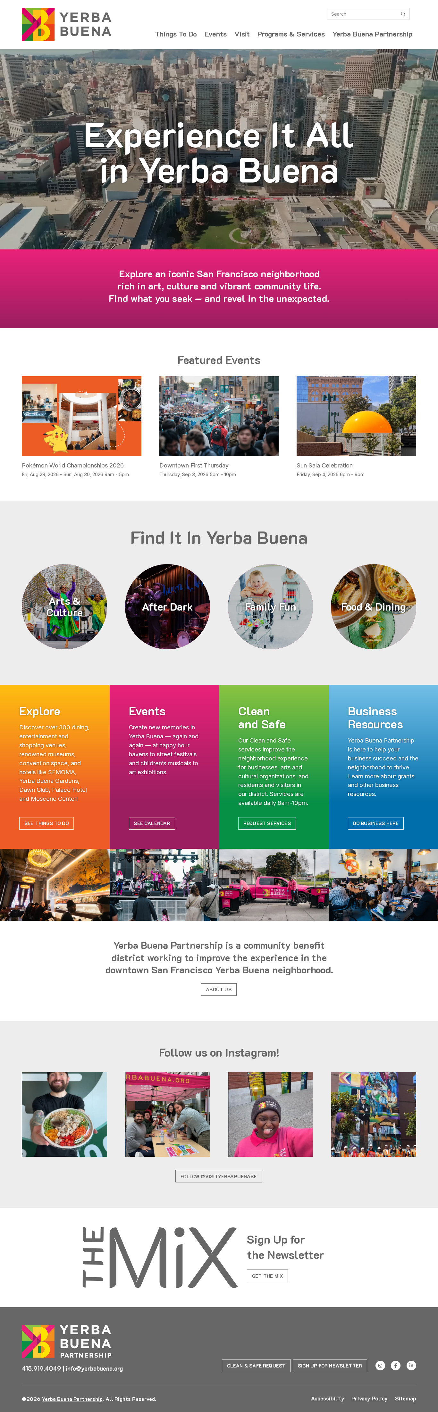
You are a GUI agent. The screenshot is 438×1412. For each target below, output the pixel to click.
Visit (242, 33)
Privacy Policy (369, 1398)
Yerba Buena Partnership (372, 33)
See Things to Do (46, 823)
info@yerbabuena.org (94, 1368)
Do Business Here (376, 823)
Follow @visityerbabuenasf (219, 1176)
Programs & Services (291, 33)
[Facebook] (395, 1365)
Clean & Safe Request (256, 1365)
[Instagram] (380, 1365)
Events (216, 33)
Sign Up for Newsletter (330, 1365)
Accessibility (327, 1398)
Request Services (267, 823)
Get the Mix (267, 1276)
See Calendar (152, 823)
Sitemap (405, 1398)
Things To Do (176, 33)
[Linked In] (411, 1365)
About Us (219, 989)
